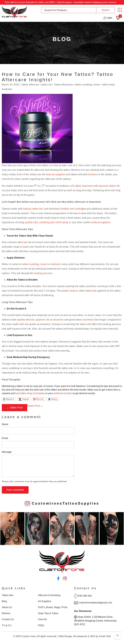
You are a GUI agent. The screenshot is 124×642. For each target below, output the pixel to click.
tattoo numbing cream (34, 264)
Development (80, 636)
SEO (92, 636)
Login (109, 17)
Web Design (65, 636)
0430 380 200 (84, 596)
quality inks (31, 222)
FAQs (41, 625)
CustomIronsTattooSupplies (64, 503)
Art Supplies (44, 601)
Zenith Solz (105, 636)
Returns (6, 613)
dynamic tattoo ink (109, 186)
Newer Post (33, 406)
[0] (117, 18)
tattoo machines (85, 319)
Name (5, 424)
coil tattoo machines (81, 186)
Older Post (16, 407)
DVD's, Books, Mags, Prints (52, 607)
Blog (4, 601)
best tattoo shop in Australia (30, 393)
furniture (92, 174)
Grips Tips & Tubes (48, 613)
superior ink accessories (50, 319)
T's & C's (6, 625)
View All (42, 619)
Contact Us (8, 619)
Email (5, 438)
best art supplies (55, 174)
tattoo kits (91, 290)
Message (7, 452)
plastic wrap (68, 290)
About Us (7, 607)
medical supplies (100, 222)
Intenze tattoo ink (33, 208)
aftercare (23, 242)
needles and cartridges (73, 208)
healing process (43, 273)
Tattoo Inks (7, 595)
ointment (55, 264)
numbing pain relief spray (53, 222)
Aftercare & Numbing (49, 595)
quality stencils (25, 319)
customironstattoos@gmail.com (95, 602)
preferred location (62, 393)
